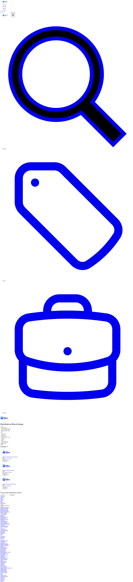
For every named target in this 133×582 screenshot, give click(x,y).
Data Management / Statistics (6, 428)
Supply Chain (3, 443)
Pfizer (3, 457)
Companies (4, 6)
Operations (3, 438)
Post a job (2, 11)
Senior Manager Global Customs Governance (9, 456)
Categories (4, 8)
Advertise (4, 10)
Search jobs (4, 4)
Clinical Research (4, 427)
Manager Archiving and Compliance (8, 470)
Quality (2, 439)
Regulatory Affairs (4, 441)
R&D (2, 440)
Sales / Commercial (4, 442)
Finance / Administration (5, 429)
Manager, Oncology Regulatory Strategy (9, 484)
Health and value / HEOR (5, 430)
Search (2, 444)
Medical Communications (5, 437)
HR (2, 431)
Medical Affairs (4, 436)
